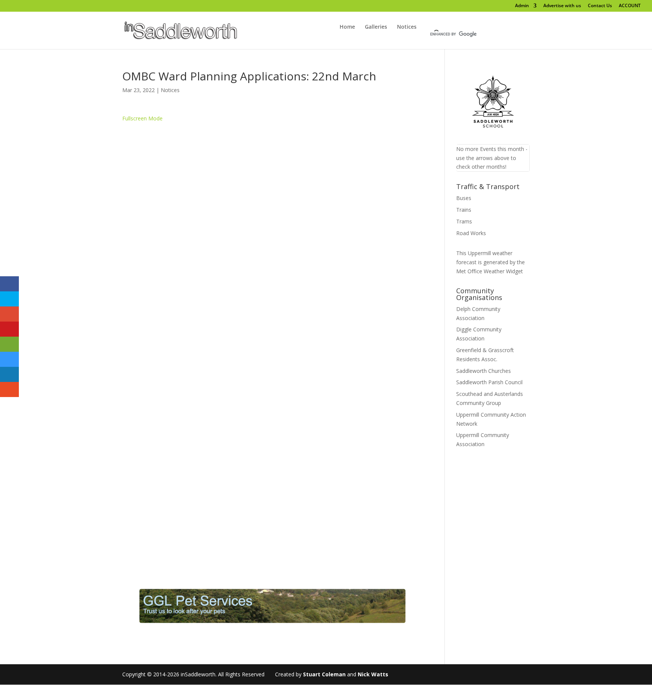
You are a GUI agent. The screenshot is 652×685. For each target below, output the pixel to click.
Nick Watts (373, 674)
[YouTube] (65, 5)
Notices (407, 27)
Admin (522, 6)
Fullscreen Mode (142, 118)
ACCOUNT (630, 6)
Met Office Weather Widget (489, 271)
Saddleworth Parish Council (489, 382)
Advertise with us (562, 6)
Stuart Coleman (324, 674)
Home (347, 27)
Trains (463, 209)
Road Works (471, 233)
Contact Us (600, 6)
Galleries (376, 27)
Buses (463, 198)
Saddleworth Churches (483, 370)
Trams (464, 221)
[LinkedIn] (55, 5)
